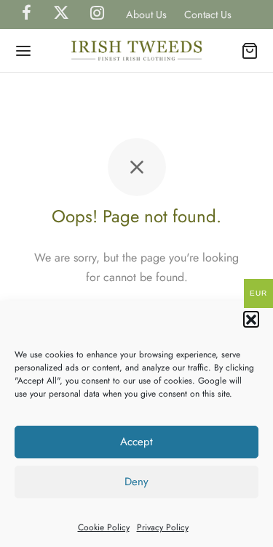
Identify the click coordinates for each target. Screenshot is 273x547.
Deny (136, 482)
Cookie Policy (104, 527)
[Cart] (249, 51)
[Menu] (23, 51)
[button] (251, 319)
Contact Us (208, 14)
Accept (136, 442)
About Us (146, 14)
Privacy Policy (163, 527)
